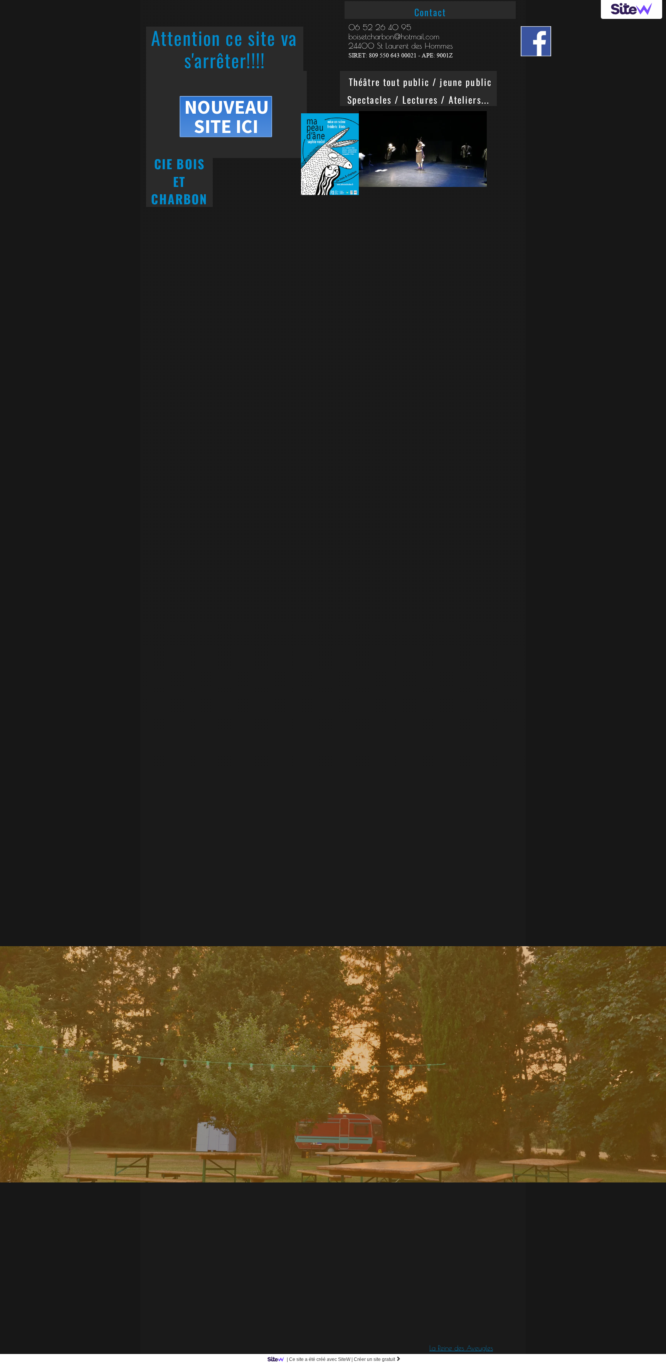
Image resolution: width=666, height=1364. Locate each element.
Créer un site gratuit (377, 1359)
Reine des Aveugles (465, 1348)
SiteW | (320, 1359)
